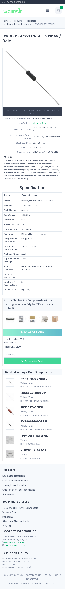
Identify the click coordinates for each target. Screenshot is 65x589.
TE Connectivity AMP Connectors (20, 508)
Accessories (9, 494)
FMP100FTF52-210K (34, 435)
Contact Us (50, 583)
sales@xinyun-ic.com (14, 545)
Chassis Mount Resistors (15, 480)
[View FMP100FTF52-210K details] (11, 440)
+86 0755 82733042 (16, 2)
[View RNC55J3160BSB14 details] (11, 397)
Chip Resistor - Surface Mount (18, 489)
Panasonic (8, 517)
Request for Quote (34, 361)
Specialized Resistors (14, 476)
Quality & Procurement (31, 583)
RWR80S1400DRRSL (34, 421)
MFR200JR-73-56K (33, 450)
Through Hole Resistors (14, 485)
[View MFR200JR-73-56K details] (11, 454)
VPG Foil (6, 526)
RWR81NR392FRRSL (33, 378)
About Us (13, 583)
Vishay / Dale (39, 123)
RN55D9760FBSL (32, 407)
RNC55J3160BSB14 (33, 392)
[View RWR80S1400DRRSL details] (11, 425)
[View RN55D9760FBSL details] (11, 411)
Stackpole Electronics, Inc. (16, 521)
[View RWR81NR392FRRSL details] (11, 382)
